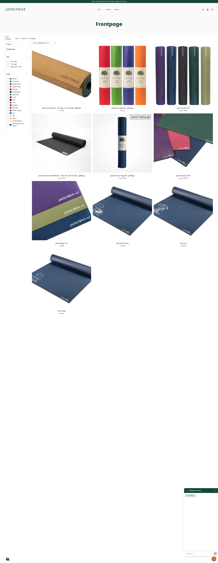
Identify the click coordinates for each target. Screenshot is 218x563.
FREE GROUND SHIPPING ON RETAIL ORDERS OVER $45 (109, 1)
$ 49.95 (61, 246)
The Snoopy (61, 311)
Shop (99, 9)
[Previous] (33, 75)
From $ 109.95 (183, 111)
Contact (116, 9)
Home (17, 38)
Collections (24, 38)
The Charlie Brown (122, 243)
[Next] (89, 75)
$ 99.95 (61, 111)
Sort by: (41, 43)
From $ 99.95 (122, 178)
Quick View (61, 75)
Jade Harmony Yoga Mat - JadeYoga (122, 175)
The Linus (183, 243)
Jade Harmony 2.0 (183, 108)
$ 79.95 (122, 111)
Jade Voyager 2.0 (62, 243)
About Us (108, 9)
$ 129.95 (122, 246)
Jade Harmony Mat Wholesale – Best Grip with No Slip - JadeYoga (61, 175)
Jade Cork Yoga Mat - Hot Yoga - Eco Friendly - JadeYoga (61, 108)
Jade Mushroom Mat (183, 175)
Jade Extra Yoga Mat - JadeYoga (122, 108)
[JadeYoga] (15, 9)
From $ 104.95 (183, 178)
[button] (212, 10)
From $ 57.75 (61, 178)
